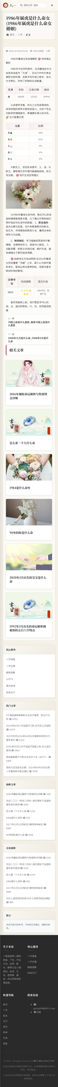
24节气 (9, 679)
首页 (11, 34)
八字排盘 (10, 659)
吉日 (5, 1026)
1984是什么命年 (20, 488)
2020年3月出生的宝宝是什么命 (28, 579)
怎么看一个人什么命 (22, 443)
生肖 (5, 1037)
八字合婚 (10, 665)
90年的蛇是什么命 (21, 533)
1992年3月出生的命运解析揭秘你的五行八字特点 (28, 628)
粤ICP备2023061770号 (43, 1060)
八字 (20, 34)
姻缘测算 (10, 672)
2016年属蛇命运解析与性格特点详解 (28, 396)
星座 (5, 1043)
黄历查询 (10, 685)
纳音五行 (10, 692)
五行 (5, 1021)
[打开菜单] (52, 5)
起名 (5, 1015)
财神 (5, 1032)
